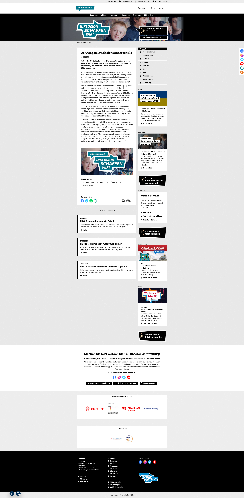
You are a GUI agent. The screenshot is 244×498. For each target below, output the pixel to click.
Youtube (129, 377)
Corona (145, 62)
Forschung (146, 82)
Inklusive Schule (149, 52)
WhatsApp (91, 201)
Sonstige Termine (150, 220)
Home (78, 43)
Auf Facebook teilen (82, 201)
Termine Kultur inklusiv (152, 216)
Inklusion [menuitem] (126, 15)
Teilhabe (145, 65)
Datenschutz (124, 495)
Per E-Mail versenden (95, 201)
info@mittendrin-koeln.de (92, 470)
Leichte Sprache (127, 1)
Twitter (124, 377)
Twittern (86, 201)
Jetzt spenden (149, 383)
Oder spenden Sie (153, 37)
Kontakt (143, 8)
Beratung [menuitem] (94, 15)
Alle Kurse (147, 212)
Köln (144, 69)
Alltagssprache (111, 1)
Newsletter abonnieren (100, 383)
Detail (89, 43)
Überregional (147, 76)
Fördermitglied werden (126, 383)
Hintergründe (147, 79)
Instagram (119, 377)
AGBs (132, 495)
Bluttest (145, 58)
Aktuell (84, 43)
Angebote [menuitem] (114, 15)
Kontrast (161, 1)
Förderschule (147, 55)
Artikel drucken (128, 201)
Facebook (115, 377)
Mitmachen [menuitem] (148, 15)
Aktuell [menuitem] (104, 15)
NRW (144, 72)
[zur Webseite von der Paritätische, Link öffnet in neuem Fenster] (116, 439)
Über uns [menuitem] (137, 15)
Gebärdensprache (143, 1)
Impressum (114, 495)
